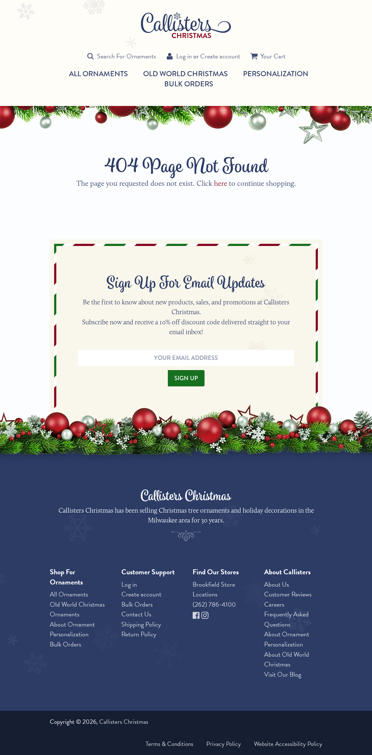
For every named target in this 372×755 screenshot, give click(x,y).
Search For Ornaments (126, 56)
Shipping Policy (141, 624)
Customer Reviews (287, 594)
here (220, 183)
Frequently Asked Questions (286, 619)
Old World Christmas (185, 74)
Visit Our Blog (282, 674)
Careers (274, 604)
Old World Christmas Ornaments (77, 609)
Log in (184, 56)
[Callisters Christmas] (186, 25)
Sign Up (186, 378)
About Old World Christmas (286, 659)
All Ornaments (98, 74)
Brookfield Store (214, 584)
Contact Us (136, 614)
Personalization (275, 73)
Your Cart (273, 56)
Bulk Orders (188, 83)
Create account (220, 56)
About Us (276, 584)
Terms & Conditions (169, 743)
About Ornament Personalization (72, 629)
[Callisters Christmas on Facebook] (197, 614)
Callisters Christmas (123, 721)
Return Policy (138, 634)
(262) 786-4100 (214, 604)
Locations (205, 594)
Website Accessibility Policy (288, 743)
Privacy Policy (223, 743)
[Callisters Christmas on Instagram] (205, 614)
